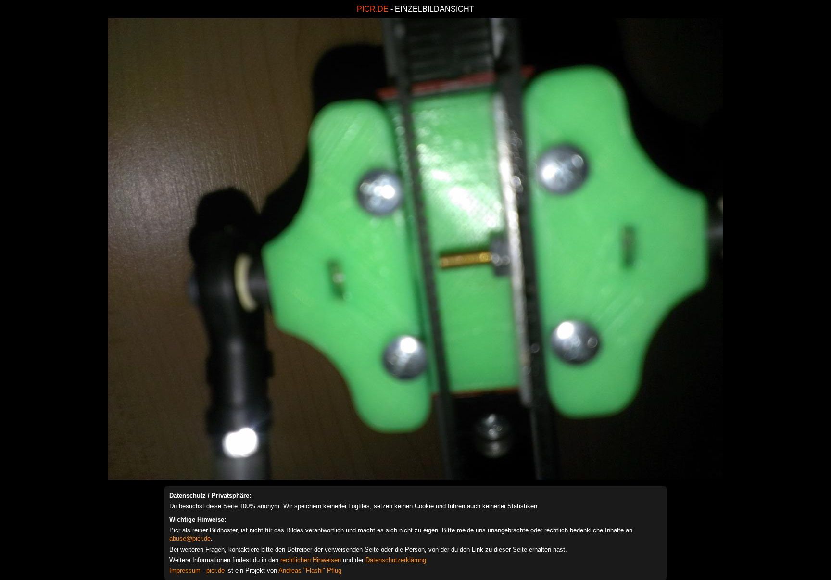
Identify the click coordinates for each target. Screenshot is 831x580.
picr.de (215, 570)
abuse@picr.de (190, 538)
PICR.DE (373, 9)
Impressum (185, 570)
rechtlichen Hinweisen (310, 560)
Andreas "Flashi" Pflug (309, 570)
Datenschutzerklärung (395, 560)
